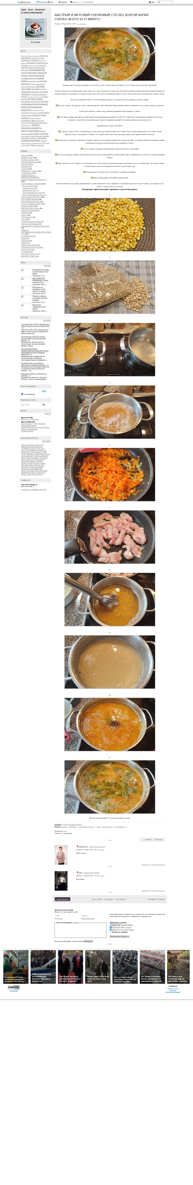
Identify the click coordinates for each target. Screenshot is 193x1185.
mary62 (41, 456)
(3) (44, 302)
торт (28, 145)
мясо (46, 112)
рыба (30, 134)
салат (36, 133)
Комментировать (62, 899)
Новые (162, 899)
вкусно (24, 73)
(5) (45, 285)
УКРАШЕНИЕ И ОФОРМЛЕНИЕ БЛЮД (35, 226)
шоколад (40, 145)
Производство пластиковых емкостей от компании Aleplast (33, 364)
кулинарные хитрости (29, 113)
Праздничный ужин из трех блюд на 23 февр (40, 271)
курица (41, 113)
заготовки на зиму (30, 89)
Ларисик (39, 462)
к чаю (41, 97)
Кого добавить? (40, 424)
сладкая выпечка (30, 140)
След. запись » (121, 899)
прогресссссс (41, 473)
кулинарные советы (38, 110)
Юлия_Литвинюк (41, 471)
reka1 (23, 458)
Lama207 (32, 449)
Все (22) (47, 266)
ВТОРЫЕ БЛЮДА (27, 206)
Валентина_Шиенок (28, 462)
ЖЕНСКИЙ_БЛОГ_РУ (29, 427)
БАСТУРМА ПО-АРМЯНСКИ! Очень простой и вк (40, 280)
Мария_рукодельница (29, 429)
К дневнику (109, 899)
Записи (23, 9)
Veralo (42, 454)
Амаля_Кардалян (27, 460)
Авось (75, 2)
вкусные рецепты (37, 72)
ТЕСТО (23, 220)
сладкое (43, 141)
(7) (46, 311)
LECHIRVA (25, 449)
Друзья (30, 9)
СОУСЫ (24, 215)
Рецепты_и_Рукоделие (29, 419)
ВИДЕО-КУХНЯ (27, 158)
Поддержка (150, 2)
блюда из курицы (30, 60)
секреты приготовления (33, 136)
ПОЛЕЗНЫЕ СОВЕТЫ (29, 171)
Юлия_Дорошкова (28, 471)
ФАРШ (23, 238)
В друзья (37, 42)
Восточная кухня (28, 186)
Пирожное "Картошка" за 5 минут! (39, 307)
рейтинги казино (26, 125)
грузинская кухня (33, 81)
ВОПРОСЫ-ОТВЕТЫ (28, 256)
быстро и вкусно (28, 67)
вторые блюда (28, 75)
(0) (23, 328)
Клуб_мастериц (43, 427)
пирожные (38, 118)
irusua (47, 454)
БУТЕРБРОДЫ (26, 236)
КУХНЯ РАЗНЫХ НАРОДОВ (31, 184)
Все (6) (47, 414)
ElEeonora (25, 445)
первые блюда (26, 115)
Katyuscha (39, 447)
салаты (44, 133)
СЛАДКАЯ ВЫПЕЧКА (29, 162)
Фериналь (25, 469)
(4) (45, 293)
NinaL (23, 452)
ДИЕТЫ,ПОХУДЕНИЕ (29, 245)
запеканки (34, 92)
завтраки (40, 86)
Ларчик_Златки (26, 463)
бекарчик (24, 473)
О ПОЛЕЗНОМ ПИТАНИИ (30, 222)
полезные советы (29, 120)
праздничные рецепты (37, 123)
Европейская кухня (29, 190)
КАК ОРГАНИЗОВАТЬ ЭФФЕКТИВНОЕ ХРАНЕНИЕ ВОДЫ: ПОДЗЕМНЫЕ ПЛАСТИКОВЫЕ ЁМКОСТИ (35, 352)
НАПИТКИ (25, 213)
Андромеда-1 (40, 460)
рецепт (36, 125)
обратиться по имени (97, 847)
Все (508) (46, 320)
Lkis (29, 451)
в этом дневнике (29, 394)
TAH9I (23, 454)
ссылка (101, 850)
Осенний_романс (27, 465)
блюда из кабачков (33, 56)
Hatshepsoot (25, 447)
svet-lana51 (43, 458)
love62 (36, 456)
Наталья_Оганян (39, 463)
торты (33, 145)
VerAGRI (37, 454)
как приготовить (35, 99)
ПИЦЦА (24, 243)
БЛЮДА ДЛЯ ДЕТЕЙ (28, 211)
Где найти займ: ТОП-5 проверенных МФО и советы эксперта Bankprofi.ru (35, 325)
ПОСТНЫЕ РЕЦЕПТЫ (29, 254)
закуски (25, 91)
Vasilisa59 (29, 454)
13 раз (65, 831)
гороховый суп (120, 827)
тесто (23, 145)
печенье (36, 115)
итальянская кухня (33, 97)
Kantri (33, 447)
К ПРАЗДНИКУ (26, 173)
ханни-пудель (37, 474)
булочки (42, 65)
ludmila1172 (83, 847)
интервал (31, 473)
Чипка (31, 469)
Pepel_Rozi (30, 452)
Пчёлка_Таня (39, 465)
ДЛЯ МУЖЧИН (26, 217)
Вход (51, 2)
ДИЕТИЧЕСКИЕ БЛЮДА (30, 208)
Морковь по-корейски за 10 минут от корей (38, 289)
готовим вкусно (28, 78)
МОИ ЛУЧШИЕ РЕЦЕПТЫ (30, 197)
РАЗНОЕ (24, 167)
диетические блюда (38, 84)
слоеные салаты (26, 143)
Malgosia (34, 451)
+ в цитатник (81, 24)
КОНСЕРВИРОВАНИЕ (29, 199)
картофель (25, 101)
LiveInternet (25, 2)
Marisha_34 (42, 451)
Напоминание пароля (88, 918)
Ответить (145, 865)
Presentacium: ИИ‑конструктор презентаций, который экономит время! (33, 338)
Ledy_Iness (40, 449)
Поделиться (159, 839)
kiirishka (24, 456)
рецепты (26, 128)
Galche (31, 445)
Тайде (41, 467)
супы (47, 143)
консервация (35, 102)
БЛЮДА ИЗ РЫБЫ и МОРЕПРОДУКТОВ (28, 176)
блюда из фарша (33, 65)
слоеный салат (37, 143)
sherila (28, 458)
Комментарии (40, 9)
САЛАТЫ (24, 169)
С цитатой (153, 865)
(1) (44, 276)
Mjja (80, 873)
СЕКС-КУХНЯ (26, 250)
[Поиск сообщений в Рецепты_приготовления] (44, 391)
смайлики (75, 923)
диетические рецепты (28, 86)
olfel (46, 456)
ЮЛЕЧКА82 (38, 469)
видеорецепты (37, 70)
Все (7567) (46, 441)
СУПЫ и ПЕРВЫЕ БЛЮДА (31, 204)
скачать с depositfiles (38, 138)
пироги (25, 118)
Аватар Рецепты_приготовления (35, 28)
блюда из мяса (34, 63)
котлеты (45, 101)
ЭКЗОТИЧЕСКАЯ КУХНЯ (30, 247)
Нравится (148, 839)
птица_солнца (26, 474)
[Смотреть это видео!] (26, 272)
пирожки (31, 118)
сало (22, 136)
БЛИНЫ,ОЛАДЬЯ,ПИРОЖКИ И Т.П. (34, 180)
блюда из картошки (37, 58)
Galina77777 (39, 445)
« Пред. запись (96, 899)
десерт (43, 81)
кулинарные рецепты (86, 827)
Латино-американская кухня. (33, 195)
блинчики (24, 56)
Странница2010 (27, 431)
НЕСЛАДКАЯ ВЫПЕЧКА (30, 202)
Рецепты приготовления (22, 13)
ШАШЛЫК (24, 241)
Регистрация (42, 2)
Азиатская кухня (28, 188)
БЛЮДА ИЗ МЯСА (27, 160)
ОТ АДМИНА (25, 252)
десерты (26, 83)
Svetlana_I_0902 (41, 452)
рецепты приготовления (31, 129)
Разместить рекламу (173, 992)
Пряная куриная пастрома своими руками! (39, 298)
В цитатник (161, 865)
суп (43, 143)
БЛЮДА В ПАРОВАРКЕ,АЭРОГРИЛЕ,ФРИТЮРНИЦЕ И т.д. (37, 232)
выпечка (40, 75)
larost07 (30, 456)
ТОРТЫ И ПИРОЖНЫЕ (29, 224)
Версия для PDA (173, 988)
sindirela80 (35, 458)
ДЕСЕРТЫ (25, 164)
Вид (154, 3)
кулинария (27, 104)
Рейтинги (64, 2)
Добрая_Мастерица (28, 426)
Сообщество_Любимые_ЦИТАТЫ (33, 490)
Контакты (173, 990)
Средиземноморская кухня (32, 193)
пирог (43, 115)
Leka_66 (24, 451)
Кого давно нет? (27, 424)
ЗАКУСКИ (24, 156)
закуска (43, 89)
